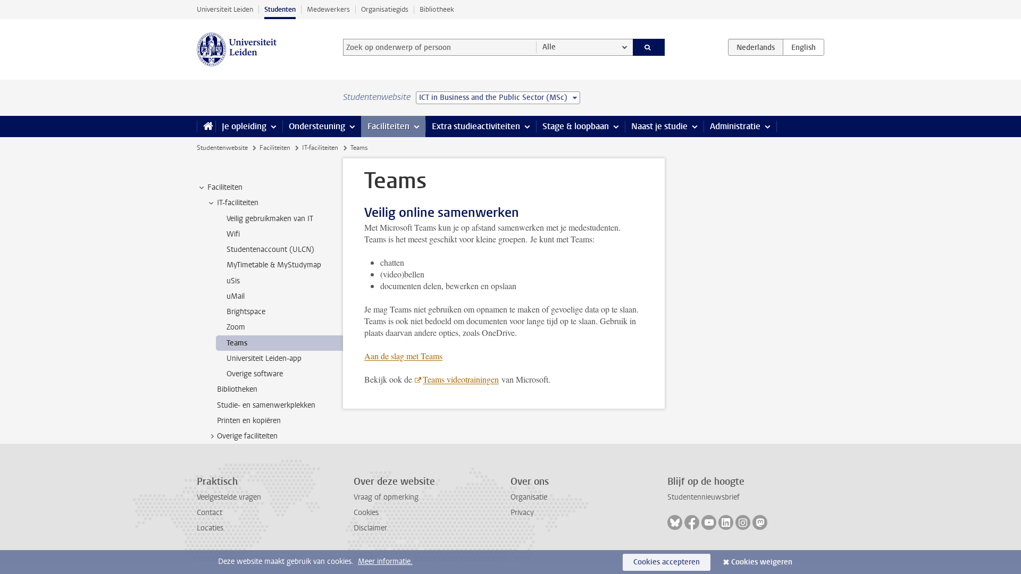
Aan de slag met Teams (403, 355)
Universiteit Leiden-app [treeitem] (264, 358)
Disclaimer (370, 528)
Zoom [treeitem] (236, 327)
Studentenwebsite (222, 148)
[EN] (803, 47)
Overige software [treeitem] (255, 374)
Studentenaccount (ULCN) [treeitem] (270, 249)
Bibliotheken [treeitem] (237, 389)
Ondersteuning (317, 126)
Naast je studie (659, 126)
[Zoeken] (649, 47)
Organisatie (528, 497)
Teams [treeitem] (237, 343)
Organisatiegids (384, 9)
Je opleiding (244, 126)
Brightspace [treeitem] (246, 312)
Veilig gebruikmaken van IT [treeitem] (270, 219)
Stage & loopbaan (575, 126)
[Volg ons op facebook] (691, 522)
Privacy (522, 513)
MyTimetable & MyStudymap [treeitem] (274, 265)
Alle (549, 47)
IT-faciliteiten (320, 148)
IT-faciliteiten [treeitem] (237, 203)
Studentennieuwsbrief (703, 497)
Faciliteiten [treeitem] (224, 187)
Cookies (366, 513)
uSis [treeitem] (233, 281)
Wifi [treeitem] (233, 234)
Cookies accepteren (666, 562)
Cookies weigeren (761, 562)
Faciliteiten (388, 126)
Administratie (735, 126)
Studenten (280, 9)
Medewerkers (328, 9)
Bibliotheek (437, 9)
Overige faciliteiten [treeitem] (247, 436)
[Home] (206, 126)
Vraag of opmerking (386, 497)
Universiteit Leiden (225, 9)
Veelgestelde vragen (229, 497)
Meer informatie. (385, 561)
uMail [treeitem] (236, 296)
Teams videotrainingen (461, 379)
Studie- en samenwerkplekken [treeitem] (266, 405)
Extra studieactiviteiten (476, 126)
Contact (209, 513)
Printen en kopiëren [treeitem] (249, 421)
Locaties (210, 528)
